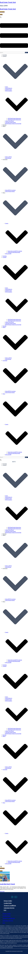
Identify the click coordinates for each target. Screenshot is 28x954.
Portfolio (5, 55)
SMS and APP (8, 253)
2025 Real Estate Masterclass (14, 118)
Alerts (6, 86)
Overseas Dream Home (10, 122)
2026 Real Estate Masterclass (14, 119)
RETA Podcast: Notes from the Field (13, 123)
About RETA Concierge (10, 190)
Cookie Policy (8, 903)
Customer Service (9, 908)
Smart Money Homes (10, 191)
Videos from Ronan (9, 121)
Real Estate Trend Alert (8, 2)
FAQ (5, 910)
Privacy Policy (8, 901)
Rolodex (4, 124)
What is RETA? (8, 156)
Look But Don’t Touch (7, 884)
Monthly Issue (8, 89)
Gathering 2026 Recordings (14, 252)
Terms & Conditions (10, 905)
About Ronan (8, 158)
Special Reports (8, 88)
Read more (2, 891)
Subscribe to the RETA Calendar (15, 251)
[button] (1, 867)
